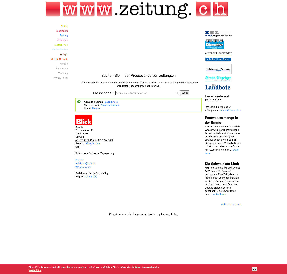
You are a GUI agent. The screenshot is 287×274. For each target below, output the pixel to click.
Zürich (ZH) (91, 176)
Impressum (62, 68)
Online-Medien (60, 49)
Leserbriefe (111, 101)
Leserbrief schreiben (230, 110)
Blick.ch (79, 160)
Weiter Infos (35, 270)
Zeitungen (62, 40)
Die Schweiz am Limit (222, 163)
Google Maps (93, 143)
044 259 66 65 (83, 166)
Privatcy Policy (169, 214)
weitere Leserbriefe (231, 204)
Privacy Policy (60, 77)
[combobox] (146, 93)
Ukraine (96, 108)
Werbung (63, 73)
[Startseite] (139, 10)
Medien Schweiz (59, 59)
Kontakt (64, 63)
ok (254, 269)
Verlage (64, 54)
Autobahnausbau (110, 105)
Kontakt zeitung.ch (120, 214)
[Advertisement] (138, 47)
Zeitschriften (61, 44)
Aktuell (64, 26)
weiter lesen (219, 194)
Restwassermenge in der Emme (221, 120)
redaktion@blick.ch (85, 163)
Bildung (64, 35)
